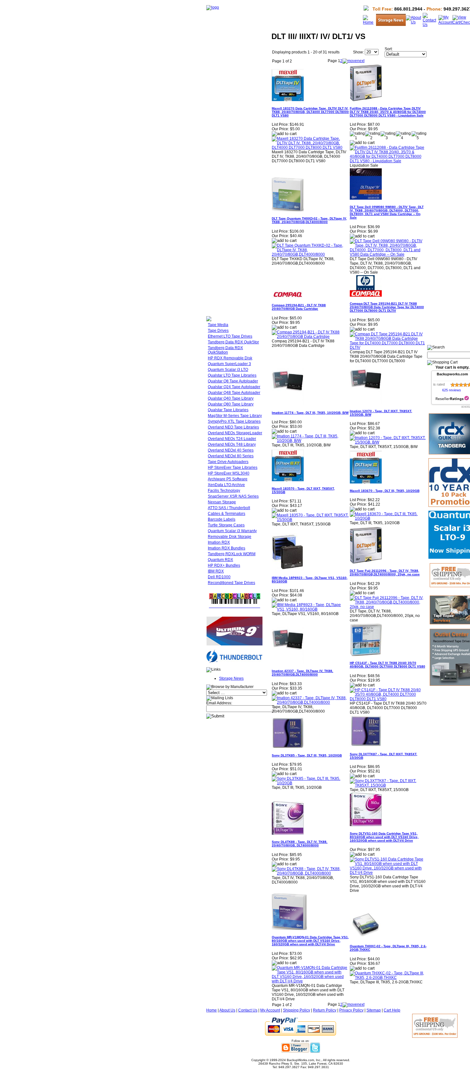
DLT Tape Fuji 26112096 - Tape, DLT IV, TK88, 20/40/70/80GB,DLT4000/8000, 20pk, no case (385, 572)
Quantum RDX (220, 559)
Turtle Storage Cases (226, 525)
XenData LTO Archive (226, 485)
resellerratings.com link (452, 398)
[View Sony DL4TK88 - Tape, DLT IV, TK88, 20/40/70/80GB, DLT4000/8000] (310, 873)
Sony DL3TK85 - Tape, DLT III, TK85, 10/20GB (307, 755)
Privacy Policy (351, 1010)
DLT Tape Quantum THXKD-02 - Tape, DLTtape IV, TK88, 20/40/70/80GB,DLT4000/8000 (309, 220)
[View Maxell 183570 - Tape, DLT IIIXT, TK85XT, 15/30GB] (310, 519)
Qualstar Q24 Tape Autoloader (234, 387)
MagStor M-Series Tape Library (235, 415)
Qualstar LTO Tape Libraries (232, 375)
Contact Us (247, 1010)
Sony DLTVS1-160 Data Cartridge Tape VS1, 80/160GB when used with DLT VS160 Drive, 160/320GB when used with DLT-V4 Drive (384, 837)
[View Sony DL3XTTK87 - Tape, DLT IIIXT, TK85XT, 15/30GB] (388, 785)
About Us (227, 1010)
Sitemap (373, 1010)
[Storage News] (391, 24)
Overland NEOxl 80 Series (231, 456)
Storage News (231, 678)
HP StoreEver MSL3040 (228, 473)
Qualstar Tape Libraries (228, 410)
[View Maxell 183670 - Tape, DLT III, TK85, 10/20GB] (388, 518)
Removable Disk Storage (229, 536)
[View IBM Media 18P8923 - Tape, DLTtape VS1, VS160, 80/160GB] (310, 609)
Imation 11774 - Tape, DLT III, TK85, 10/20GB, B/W (310, 412)
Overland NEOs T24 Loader (232, 438)
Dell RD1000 (219, 577)
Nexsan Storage (222, 502)
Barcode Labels (221, 519)
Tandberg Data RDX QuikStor (233, 342)
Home (211, 1010)
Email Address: (219, 703)
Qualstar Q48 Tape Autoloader (234, 392)
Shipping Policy (296, 1010)
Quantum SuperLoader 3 (229, 364)
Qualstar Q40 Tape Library (231, 398)
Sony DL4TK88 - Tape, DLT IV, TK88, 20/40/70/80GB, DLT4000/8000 (299, 843)
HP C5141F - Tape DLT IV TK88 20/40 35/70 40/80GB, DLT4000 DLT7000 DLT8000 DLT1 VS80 (387, 664)
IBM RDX (216, 571)
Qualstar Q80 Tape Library (231, 404)
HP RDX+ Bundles (224, 565)
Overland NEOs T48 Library (232, 444)
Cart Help (392, 1010)
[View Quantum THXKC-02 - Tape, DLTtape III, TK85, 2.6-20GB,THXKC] (388, 977)
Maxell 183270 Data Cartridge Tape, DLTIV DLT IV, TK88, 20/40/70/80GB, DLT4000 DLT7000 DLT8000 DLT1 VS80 (310, 112)
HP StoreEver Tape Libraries (232, 467)
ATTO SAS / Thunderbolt (229, 508)
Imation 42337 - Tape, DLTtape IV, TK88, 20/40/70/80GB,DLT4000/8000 (302, 672)
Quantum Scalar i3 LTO (228, 369)
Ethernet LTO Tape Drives (230, 336)
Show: (358, 52)
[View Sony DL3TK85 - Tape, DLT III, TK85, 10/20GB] (310, 783)
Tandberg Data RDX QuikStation (225, 350)
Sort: (389, 49)
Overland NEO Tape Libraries (233, 427)
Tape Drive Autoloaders (228, 462)
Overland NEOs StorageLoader (235, 433)
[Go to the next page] (353, 61)
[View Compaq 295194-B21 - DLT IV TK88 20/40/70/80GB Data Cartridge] (310, 336)
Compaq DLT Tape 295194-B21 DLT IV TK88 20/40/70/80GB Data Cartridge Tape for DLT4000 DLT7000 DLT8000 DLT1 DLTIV (387, 307)
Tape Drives (218, 330)
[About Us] (414, 22)
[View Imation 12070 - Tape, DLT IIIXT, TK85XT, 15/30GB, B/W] (388, 442)
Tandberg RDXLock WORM (231, 554)
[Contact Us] (430, 24)
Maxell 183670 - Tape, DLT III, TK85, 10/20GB (384, 490)
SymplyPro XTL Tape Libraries (234, 421)
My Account (270, 1010)
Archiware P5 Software (227, 479)
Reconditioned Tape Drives (231, 582)
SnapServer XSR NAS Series (233, 496)
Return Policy (324, 1010)
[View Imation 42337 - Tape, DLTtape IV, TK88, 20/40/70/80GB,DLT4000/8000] (310, 702)
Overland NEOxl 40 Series (231, 450)
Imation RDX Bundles (226, 548)
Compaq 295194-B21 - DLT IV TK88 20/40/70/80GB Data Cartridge (299, 306)
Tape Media (218, 325)
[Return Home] (212, 7)
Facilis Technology (224, 490)
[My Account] (445, 22)
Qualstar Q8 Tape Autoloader (233, 381)
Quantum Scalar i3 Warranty (232, 531)
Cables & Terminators (226, 513)
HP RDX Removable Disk (230, 358)
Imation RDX (219, 542)
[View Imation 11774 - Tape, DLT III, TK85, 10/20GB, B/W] (310, 440)
